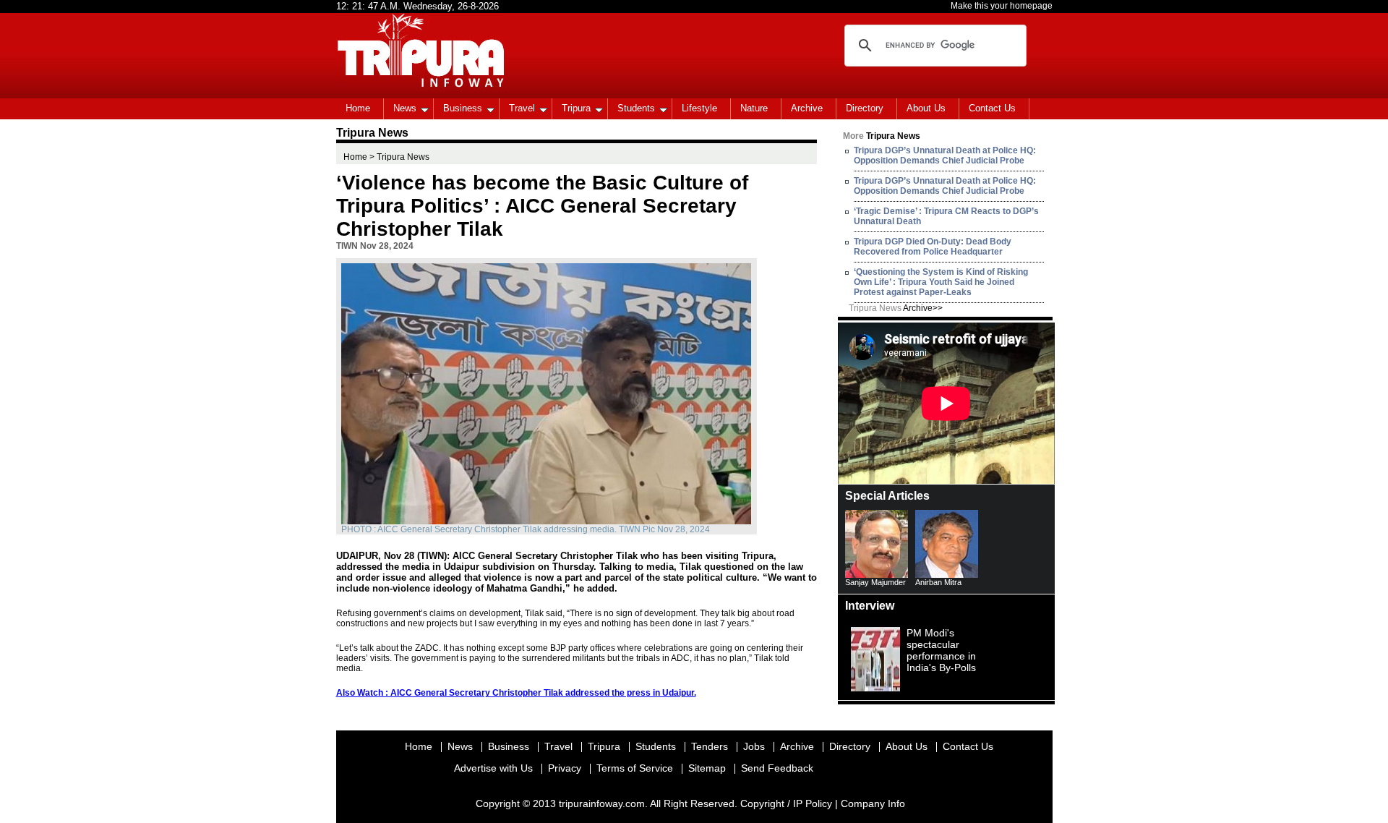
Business (462, 108)
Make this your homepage (1002, 6)
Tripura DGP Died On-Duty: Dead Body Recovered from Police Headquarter (932, 246)
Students (636, 108)
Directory (864, 108)
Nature (754, 108)
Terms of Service (634, 768)
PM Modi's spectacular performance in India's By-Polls (941, 650)
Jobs (754, 746)
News (404, 108)
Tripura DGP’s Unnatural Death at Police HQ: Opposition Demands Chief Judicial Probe (945, 155)
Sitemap (707, 768)
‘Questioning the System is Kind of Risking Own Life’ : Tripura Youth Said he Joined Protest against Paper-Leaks (941, 282)
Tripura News (896, 308)
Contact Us (992, 108)
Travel (522, 108)
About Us (926, 108)
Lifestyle (699, 108)
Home (358, 108)
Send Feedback (777, 768)
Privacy (564, 768)
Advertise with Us (493, 768)
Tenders (709, 746)
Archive (807, 108)
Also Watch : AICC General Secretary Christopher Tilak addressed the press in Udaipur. (516, 693)
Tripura (576, 108)
